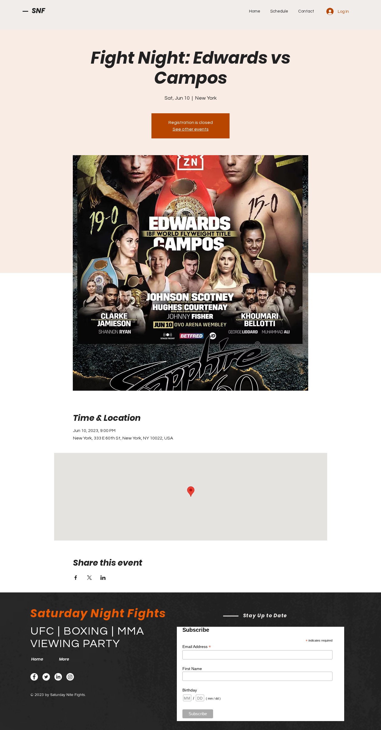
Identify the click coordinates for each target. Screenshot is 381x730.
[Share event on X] (89, 577)
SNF (38, 11)
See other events (191, 129)
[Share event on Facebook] (75, 577)
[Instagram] (70, 677)
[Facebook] (34, 677)
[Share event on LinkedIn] (103, 577)
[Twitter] (46, 677)
